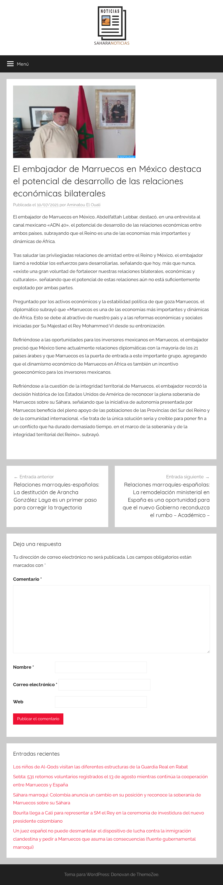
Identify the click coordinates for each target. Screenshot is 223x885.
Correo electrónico (35, 684)
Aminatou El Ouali (83, 204)
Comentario (27, 579)
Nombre (23, 667)
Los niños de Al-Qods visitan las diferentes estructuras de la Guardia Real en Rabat (100, 767)
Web (18, 701)
